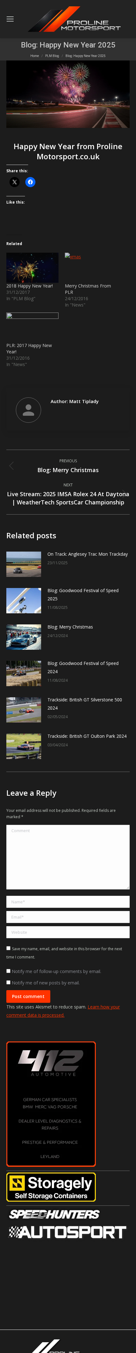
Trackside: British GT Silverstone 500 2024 (84, 704)
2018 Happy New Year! (29, 286)
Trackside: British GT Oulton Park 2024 (87, 736)
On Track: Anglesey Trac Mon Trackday (87, 554)
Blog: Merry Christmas (70, 627)
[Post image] (23, 564)
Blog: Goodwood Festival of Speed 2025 (83, 594)
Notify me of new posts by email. (46, 983)
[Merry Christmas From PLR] (91, 267)
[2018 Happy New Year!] (32, 267)
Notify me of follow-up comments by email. (56, 971)
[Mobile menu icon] (10, 19)
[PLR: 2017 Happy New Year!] (32, 327)
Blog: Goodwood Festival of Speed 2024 (83, 667)
